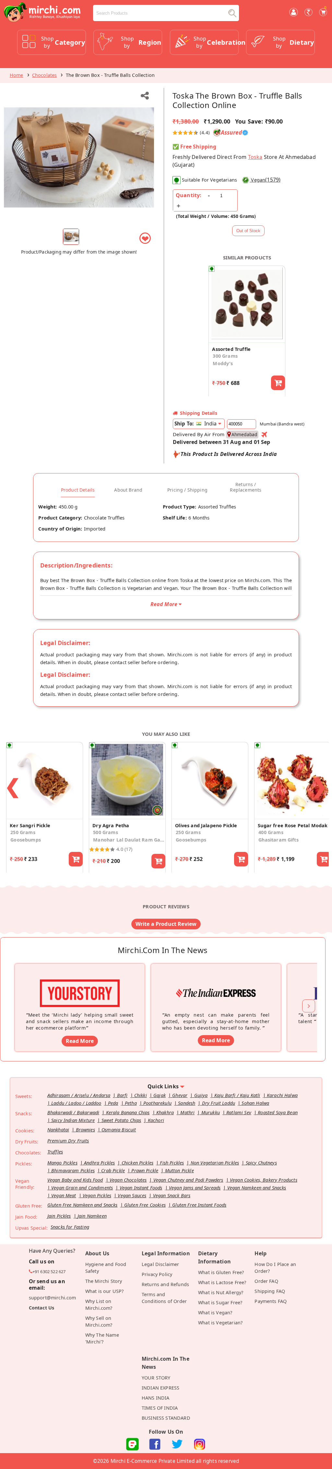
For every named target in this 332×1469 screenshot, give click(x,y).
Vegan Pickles (97, 1195)
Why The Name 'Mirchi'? (102, 1338)
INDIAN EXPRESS (160, 1388)
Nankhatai (58, 1130)
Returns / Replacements (245, 487)
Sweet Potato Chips (121, 1120)
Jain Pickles (59, 1216)
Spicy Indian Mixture (73, 1120)
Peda (113, 1103)
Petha (131, 1103)
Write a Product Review (166, 923)
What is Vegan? (215, 1312)
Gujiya (201, 1095)
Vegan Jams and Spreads (195, 1188)
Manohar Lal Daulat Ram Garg (129, 840)
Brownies (85, 1130)
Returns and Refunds (165, 1284)
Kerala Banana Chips (128, 1112)
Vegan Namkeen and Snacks (256, 1188)
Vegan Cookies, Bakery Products (263, 1180)
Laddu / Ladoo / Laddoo (76, 1103)
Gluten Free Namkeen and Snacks (82, 1205)
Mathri (187, 1112)
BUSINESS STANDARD (166, 1418)
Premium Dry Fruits (68, 1141)
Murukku (210, 1112)
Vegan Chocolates (128, 1180)
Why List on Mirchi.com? (99, 1304)
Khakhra (165, 1112)
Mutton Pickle (179, 1170)
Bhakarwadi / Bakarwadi (73, 1112)
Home (16, 75)
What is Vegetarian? (220, 1323)
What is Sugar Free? (220, 1302)
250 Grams (22, 832)
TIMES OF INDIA (160, 1408)
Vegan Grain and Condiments (82, 1188)
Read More (80, 1041)
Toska (255, 157)
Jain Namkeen (92, 1216)
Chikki (140, 1095)
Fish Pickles (172, 1163)
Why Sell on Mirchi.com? (99, 1321)
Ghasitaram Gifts (278, 840)
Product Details (78, 490)
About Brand (128, 490)
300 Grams (225, 356)
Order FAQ (266, 1281)
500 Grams (105, 832)
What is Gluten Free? (221, 1272)
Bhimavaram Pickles (73, 1170)
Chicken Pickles (137, 1163)
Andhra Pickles (99, 1163)
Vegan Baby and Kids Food (75, 1180)
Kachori (156, 1120)
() (265, 179)
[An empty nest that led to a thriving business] (216, 983)
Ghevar (179, 1095)
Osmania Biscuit (118, 1130)
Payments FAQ (271, 1301)
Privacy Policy (157, 1274)
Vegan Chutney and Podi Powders (188, 1180)
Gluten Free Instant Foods (199, 1205)
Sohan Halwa (255, 1103)
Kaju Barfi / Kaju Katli (237, 1095)
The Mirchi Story (103, 1281)
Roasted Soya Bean (278, 1112)
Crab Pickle (113, 1170)
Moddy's (223, 363)
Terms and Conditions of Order (164, 1297)
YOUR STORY (156, 1378)
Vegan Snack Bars (172, 1195)
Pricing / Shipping (187, 490)
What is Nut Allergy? (220, 1292)
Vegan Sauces (132, 1195)
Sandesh (186, 1103)
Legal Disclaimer (160, 1264)
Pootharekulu (157, 1103)
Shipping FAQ (270, 1291)
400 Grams (270, 832)
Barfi (122, 1095)
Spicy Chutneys (261, 1163)
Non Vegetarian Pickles (215, 1163)
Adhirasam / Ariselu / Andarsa (79, 1095)
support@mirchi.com (52, 1298)
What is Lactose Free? (222, 1282)
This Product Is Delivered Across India (229, 454)
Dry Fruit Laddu (218, 1103)
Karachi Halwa (282, 1095)
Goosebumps (25, 840)
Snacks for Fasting (70, 1227)
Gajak (159, 1095)
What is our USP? (104, 1291)
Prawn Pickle (144, 1170)
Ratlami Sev (238, 1112)
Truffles (55, 1152)
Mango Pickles (62, 1163)
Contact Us (41, 1308)
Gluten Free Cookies (145, 1205)
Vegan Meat (63, 1195)
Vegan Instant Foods (141, 1188)
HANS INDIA (156, 1398)
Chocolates (44, 75)
